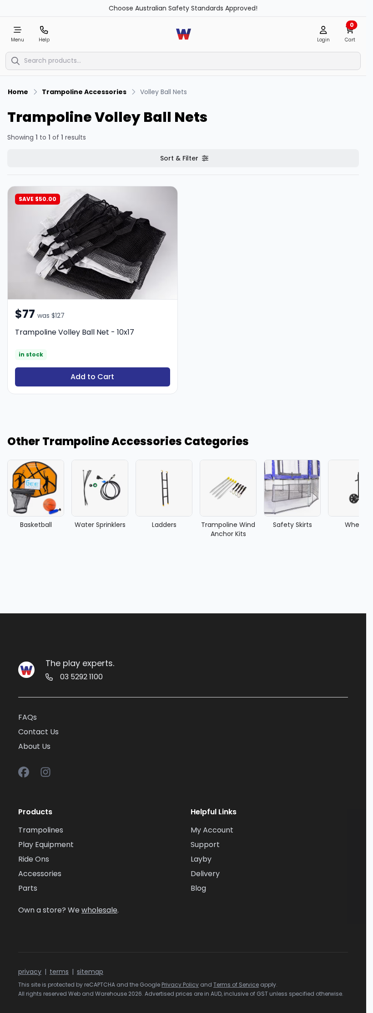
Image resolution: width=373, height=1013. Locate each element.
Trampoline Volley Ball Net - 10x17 (74, 332)
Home (18, 91)
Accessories (39, 873)
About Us (34, 746)
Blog (198, 888)
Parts (27, 888)
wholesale (99, 910)
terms (59, 971)
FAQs (27, 717)
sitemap (90, 971)
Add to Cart (92, 376)
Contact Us (38, 732)
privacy (29, 971)
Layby (201, 859)
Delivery (205, 873)
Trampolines (40, 830)
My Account (212, 830)
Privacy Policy (180, 984)
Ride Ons (33, 859)
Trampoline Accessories (84, 91)
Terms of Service (236, 984)
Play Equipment (46, 844)
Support (205, 844)
